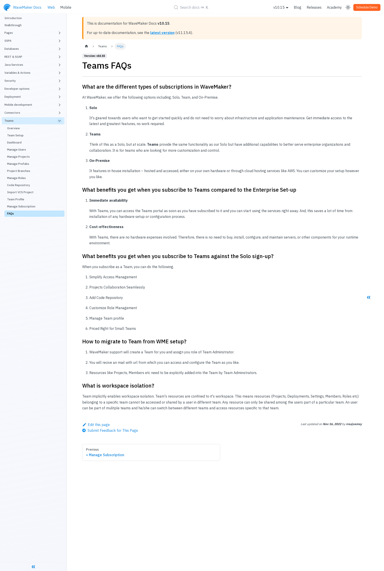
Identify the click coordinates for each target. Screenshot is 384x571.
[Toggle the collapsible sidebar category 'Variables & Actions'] (59, 72)
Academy (334, 7)
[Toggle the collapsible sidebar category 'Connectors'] (59, 112)
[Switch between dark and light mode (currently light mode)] (348, 7)
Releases (314, 7)
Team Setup (15, 135)
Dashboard (14, 142)
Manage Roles (16, 178)
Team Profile (15, 199)
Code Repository (18, 185)
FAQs (10, 213)
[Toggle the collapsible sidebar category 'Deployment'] (59, 96)
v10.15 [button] (279, 7)
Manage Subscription (21, 206)
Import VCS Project (20, 192)
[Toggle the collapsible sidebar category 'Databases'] (59, 48)
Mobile (65, 7)
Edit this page (99, 424)
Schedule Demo (367, 7)
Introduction (13, 18)
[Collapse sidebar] (33, 566)
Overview (13, 128)
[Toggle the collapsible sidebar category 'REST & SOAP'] (59, 56)
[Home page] (86, 46)
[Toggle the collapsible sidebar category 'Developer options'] (59, 88)
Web (51, 7)
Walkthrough (13, 25)
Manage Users (16, 149)
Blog (297, 7)
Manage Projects (18, 157)
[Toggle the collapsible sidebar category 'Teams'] (59, 120)
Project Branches (18, 171)
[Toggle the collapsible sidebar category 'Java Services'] (59, 64)
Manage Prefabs (18, 164)
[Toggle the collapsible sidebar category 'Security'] (59, 80)
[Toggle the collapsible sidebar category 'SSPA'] (59, 40)
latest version (162, 32)
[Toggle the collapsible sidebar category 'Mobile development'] (59, 104)
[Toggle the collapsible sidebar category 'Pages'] (59, 32)
